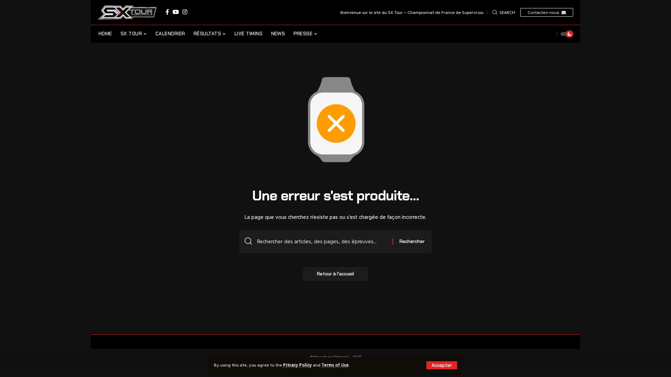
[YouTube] (176, 12)
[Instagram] (185, 12)
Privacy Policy (297, 365)
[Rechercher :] (322, 241)
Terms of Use (335, 365)
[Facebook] (167, 12)
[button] (441, 365)
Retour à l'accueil (335, 274)
